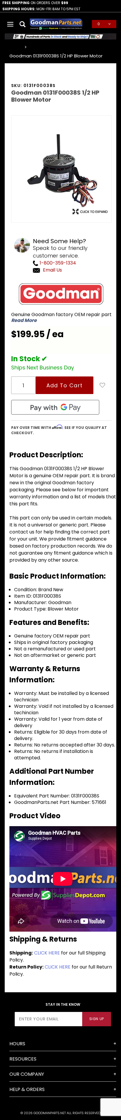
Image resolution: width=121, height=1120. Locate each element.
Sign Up (96, 1018)
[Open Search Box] (23, 24)
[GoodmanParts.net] (56, 23)
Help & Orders (27, 1089)
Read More (24, 320)
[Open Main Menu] (10, 24)
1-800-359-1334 (57, 263)
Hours (17, 1043)
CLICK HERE (47, 952)
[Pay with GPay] (55, 407)
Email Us (52, 270)
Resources (22, 1059)
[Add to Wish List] (102, 385)
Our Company (26, 1074)
